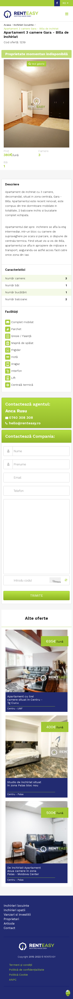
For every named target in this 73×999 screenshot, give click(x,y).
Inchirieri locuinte (16, 905)
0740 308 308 (21, 417)
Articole (9, 923)
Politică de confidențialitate (26, 969)
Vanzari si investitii (17, 914)
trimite (36, 595)
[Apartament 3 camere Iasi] (36, 103)
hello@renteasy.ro (25, 423)
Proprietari (11, 919)
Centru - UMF (15, 708)
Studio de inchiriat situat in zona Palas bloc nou (24, 784)
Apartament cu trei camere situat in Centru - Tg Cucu (24, 700)
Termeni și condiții (20, 964)
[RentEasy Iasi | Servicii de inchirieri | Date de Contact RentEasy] (36, 946)
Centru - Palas (15, 794)
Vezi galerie (37, 64)
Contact (9, 928)
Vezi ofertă (36, 662)
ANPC (12, 979)
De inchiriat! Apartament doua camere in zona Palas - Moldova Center (24, 871)
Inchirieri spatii (14, 910)
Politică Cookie (18, 974)
